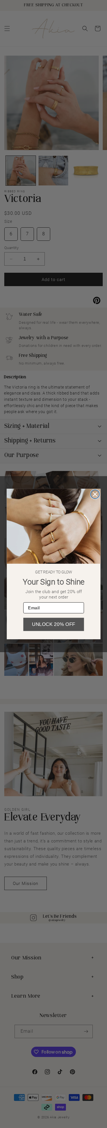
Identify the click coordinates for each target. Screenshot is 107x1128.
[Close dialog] (94, 494)
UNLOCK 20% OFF (53, 624)
